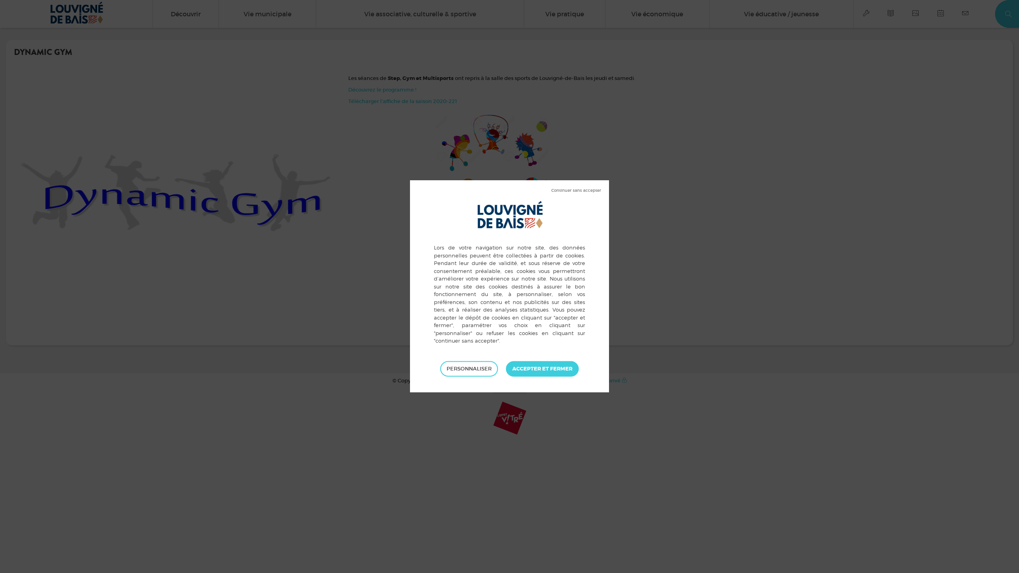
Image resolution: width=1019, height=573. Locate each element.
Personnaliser (469, 368)
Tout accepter (542, 369)
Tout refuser (576, 190)
